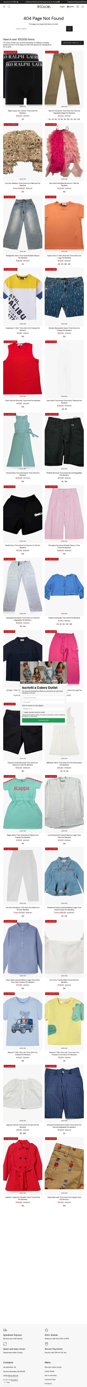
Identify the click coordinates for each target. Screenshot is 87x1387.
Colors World (49, 1371)
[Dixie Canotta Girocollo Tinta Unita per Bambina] (22, 369)
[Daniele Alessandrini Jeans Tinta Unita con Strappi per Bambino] (64, 297)
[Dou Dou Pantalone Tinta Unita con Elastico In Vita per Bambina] (22, 876)
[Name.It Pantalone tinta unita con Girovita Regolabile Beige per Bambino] (64, 79)
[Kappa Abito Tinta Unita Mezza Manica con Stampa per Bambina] (22, 804)
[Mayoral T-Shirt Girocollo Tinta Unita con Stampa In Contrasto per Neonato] (64, 1021)
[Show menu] (4, 6)
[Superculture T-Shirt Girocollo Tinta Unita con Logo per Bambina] (64, 224)
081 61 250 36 (13, 1376)
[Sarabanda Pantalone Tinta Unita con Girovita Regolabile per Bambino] (22, 586)
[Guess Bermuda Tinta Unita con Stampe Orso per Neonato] (64, 1166)
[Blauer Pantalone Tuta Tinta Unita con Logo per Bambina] (64, 659)
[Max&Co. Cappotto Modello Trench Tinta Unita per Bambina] (22, 1166)
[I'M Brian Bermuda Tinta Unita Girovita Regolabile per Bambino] (64, 442)
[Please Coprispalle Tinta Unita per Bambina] (64, 586)
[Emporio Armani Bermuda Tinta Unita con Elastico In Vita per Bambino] (22, 731)
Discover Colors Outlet (53, 1367)
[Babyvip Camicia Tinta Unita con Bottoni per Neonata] (22, 1093)
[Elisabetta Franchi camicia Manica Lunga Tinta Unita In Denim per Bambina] (64, 876)
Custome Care (50, 1379)
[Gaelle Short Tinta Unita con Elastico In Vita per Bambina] (22, 514)
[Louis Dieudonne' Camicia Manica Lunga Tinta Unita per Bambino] (64, 804)
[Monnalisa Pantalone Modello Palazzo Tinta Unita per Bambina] (64, 514)
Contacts (48, 1384)
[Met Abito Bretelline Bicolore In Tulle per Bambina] (64, 152)
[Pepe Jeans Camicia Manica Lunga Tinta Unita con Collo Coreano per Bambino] (22, 949)
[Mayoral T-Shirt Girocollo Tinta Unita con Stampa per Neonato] (22, 1021)
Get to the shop (51, 1375)
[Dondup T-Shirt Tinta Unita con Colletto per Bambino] (22, 659)
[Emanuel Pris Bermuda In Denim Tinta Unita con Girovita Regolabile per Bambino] (64, 1093)
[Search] (69, 28)
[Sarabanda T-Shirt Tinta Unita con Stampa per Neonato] (22, 297)
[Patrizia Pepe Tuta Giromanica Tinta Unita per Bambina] (22, 442)
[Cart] (82, 6)
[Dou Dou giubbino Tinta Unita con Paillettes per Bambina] (22, 152)
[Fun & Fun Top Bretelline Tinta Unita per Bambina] (64, 949)
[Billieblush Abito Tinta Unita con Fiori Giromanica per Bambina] (64, 731)
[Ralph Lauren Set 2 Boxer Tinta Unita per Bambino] (22, 79)
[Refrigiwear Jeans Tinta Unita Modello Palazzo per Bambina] (22, 224)
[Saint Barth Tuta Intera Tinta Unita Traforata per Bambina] (64, 369)
